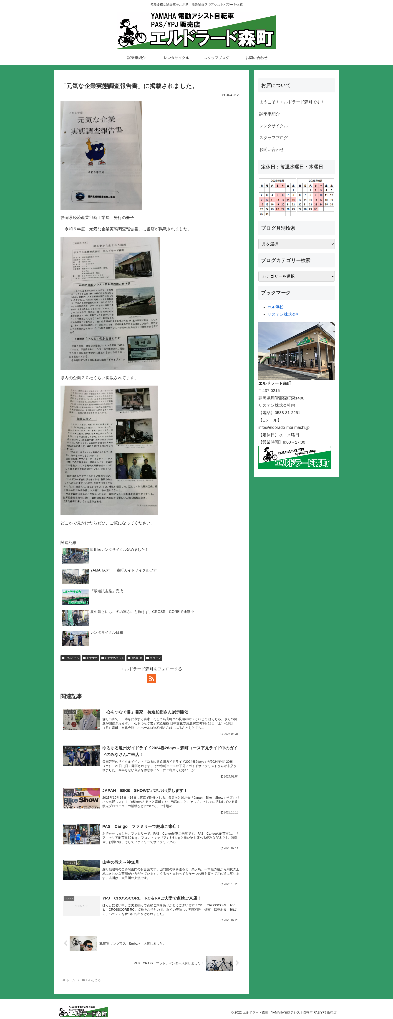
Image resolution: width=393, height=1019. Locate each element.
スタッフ (155, 658)
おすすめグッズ (114, 658)
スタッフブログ (273, 137)
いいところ (72, 658)
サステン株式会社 (283, 314)
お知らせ (136, 658)
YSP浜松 (275, 307)
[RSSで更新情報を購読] (151, 678)
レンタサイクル (273, 126)
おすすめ (92, 658)
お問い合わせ (271, 149)
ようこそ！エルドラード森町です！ (292, 102)
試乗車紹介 (269, 114)
